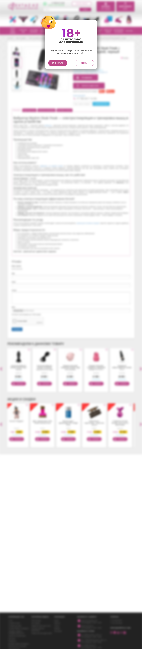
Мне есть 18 (57, 63)
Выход (84, 63)
